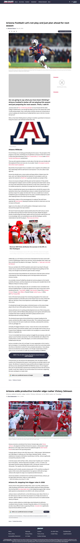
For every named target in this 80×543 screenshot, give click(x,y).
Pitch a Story (11, 533)
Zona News (21, 1)
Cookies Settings (41, 536)
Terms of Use (40, 533)
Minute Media (9, 539)
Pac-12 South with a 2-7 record (35, 156)
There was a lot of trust (32, 218)
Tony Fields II (22, 290)
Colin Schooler (33, 290)
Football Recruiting (17, 521)
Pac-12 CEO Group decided (25, 107)
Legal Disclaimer (67, 533)
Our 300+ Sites (54, 531)
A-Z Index (27, 536)
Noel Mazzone (16, 158)
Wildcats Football (17, 380)
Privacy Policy (28, 533)
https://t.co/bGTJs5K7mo (29, 477)
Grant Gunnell (18, 201)
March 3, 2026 (25, 479)
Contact (39, 531)
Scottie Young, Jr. (37, 292)
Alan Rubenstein (12, 396)
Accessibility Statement (14, 536)
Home (10, 380)
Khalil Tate (23, 178)
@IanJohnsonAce (18, 477)
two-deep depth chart (23, 489)
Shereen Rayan (12, 28)
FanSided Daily (67, 531)
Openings (27, 531)
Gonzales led (38, 506)
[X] (69, 1)
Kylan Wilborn (21, 292)
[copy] (16, 31)
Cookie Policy (54, 533)
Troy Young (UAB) (15, 293)
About (16, 1)
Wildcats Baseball (42, 1)
